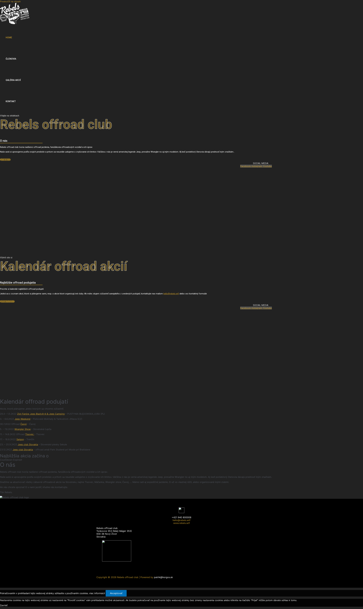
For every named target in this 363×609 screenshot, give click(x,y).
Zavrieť (4, 605)
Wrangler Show (22, 429)
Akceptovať (116, 593)
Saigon (20, 439)
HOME (9, 37)
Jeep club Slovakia (28, 444)
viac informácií (97, 593)
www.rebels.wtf (181, 523)
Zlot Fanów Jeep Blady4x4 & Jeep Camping (41, 413)
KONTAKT (11, 101)
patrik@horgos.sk (163, 577)
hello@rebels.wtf (171, 293)
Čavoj (23, 424)
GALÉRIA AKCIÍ (13, 80)
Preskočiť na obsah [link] (10, 1)
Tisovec (29, 434)
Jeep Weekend (22, 418)
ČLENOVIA (11, 58)
